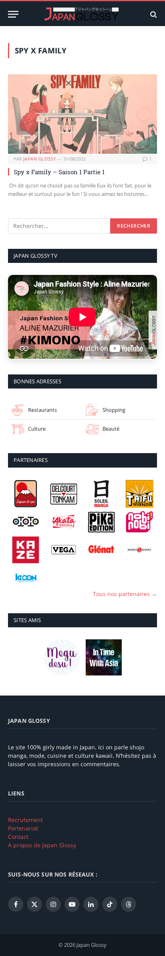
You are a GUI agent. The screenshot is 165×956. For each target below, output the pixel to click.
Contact (18, 836)
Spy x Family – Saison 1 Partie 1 (59, 172)
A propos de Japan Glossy (42, 845)
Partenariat (23, 828)
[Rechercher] (153, 14)
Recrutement (25, 820)
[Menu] (13, 14)
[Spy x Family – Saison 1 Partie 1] (82, 114)
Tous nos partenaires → (125, 594)
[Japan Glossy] (82, 14)
